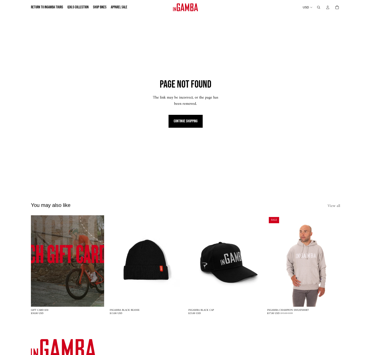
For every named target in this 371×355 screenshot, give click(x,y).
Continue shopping (186, 121)
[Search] (318, 7)
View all (334, 206)
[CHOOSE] (333, 300)
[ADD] (97, 300)
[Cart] (337, 7)
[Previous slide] (116, 261)
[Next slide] (176, 261)
